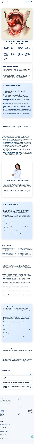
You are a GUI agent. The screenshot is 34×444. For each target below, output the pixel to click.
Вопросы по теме (6, 59)
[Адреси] (26, 2)
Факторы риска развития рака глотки (13, 49)
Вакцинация (19, 400)
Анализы (19, 399)
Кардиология (2, 414)
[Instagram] (33, 442)
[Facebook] (31, 442)
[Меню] (31, 1)
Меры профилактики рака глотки (20, 54)
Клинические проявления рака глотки (20, 48)
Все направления (2, 408)
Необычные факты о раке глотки (27, 54)
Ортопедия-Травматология (3, 417)
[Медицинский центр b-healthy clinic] (5, 2)
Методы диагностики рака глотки (6, 54)
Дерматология (2, 413)
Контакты (19, 413)
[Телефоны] (28, 2)
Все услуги (19, 398)
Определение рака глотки (6, 48)
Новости (19, 414)
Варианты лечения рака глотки (13, 54)
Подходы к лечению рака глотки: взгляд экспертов (27, 49)
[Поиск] (30, 2)
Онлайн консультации (21, 401)
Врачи (18, 408)
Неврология (1, 415)
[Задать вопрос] (32, 436)
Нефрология (1, 416)
